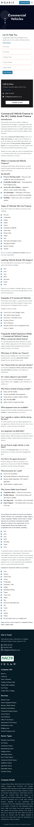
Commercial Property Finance (9, 711)
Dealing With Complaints (8, 685)
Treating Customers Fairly (8, 682)
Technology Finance (6, 754)
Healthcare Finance (6, 763)
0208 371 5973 (9, 93)
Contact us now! (17, 102)
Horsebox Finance (6, 771)
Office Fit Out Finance (7, 720)
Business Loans (5, 700)
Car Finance (4, 743)
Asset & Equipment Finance (8, 703)
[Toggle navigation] (32, 2)
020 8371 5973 (24, 3)
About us (3, 674)
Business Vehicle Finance (8, 705)
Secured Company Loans (8, 731)
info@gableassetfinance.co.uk (13, 97)
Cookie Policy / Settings (8, 691)
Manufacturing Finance (7, 749)
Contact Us (4, 676)
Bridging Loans (5, 728)
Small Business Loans (7, 725)
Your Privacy (4, 688)
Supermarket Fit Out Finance (9, 722)
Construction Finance (7, 746)
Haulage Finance (5, 751)
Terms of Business (6, 679)
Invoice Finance (5, 714)
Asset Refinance (5, 717)
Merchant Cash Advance (8, 708)
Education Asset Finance (8, 740)
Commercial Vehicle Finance (9, 760)
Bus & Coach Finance (7, 757)
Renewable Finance (6, 769)
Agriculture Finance (6, 766)
